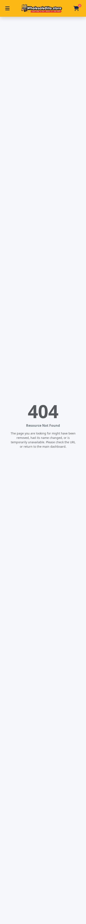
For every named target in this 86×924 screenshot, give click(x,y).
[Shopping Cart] (76, 8)
